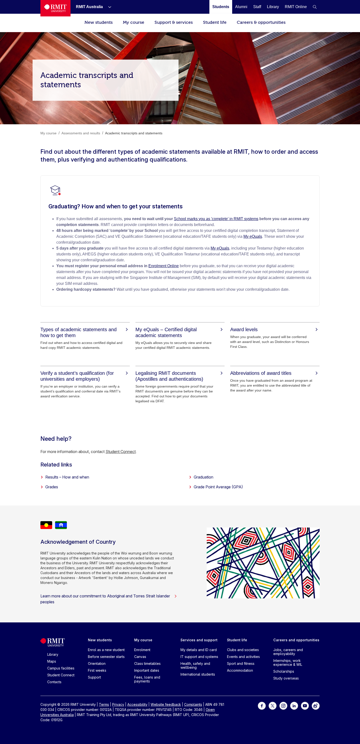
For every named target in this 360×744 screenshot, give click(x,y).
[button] (315, 7)
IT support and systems (199, 657)
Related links (56, 464)
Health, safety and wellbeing (195, 665)
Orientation (97, 663)
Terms (104, 704)
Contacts (54, 682)
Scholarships (283, 671)
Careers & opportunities (261, 22)
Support (94, 677)
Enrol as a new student (106, 650)
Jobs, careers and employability (288, 652)
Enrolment (142, 650)
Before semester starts (106, 657)
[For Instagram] (283, 705)
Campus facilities (60, 668)
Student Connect (121, 451)
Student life (215, 22)
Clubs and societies (243, 650)
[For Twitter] (272, 705)
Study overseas (286, 678)
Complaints (193, 704)
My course (133, 22)
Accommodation (240, 670)
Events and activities (243, 657)
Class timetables (147, 663)
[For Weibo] (316, 705)
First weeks (97, 670)
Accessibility (137, 704)
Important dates (146, 670)
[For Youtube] (305, 705)
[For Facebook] (262, 705)
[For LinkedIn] (294, 705)
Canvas (140, 657)
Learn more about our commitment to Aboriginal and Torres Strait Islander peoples (105, 598)
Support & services (174, 22)
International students (197, 674)
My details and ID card (198, 650)
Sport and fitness (240, 663)
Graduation (203, 477)
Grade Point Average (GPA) (218, 486)
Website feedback (166, 704)
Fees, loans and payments (147, 679)
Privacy (118, 704)
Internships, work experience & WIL (287, 662)
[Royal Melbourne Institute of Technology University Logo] (55, 8)
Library (52, 654)
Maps (51, 661)
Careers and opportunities (296, 640)
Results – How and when (67, 477)
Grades (51, 486)
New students (98, 22)
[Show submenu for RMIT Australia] (107, 7)
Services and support (198, 640)
